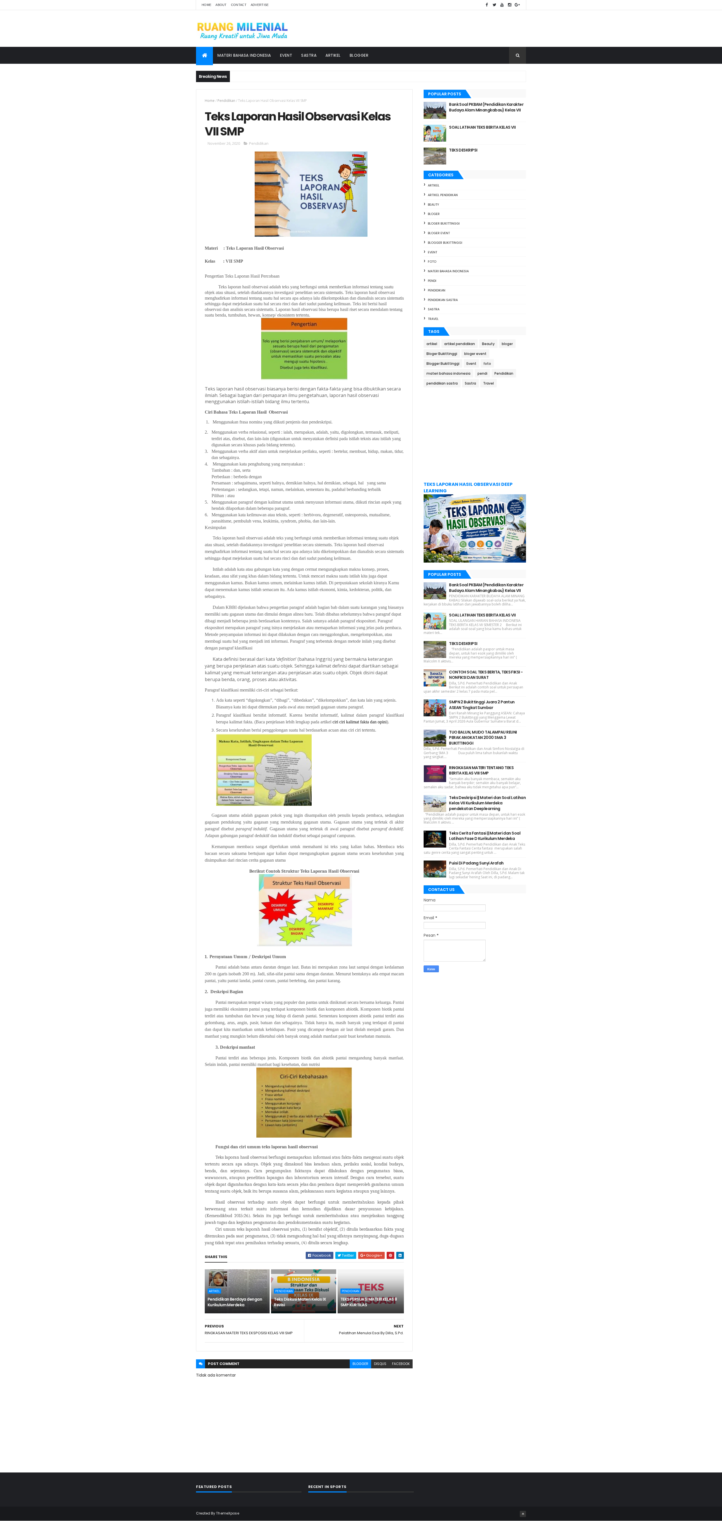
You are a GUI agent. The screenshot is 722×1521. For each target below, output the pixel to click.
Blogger (359, 55)
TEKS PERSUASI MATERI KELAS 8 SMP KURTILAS (368, 1302)
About (221, 4)
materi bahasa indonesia (448, 271)
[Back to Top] (523, 1514)
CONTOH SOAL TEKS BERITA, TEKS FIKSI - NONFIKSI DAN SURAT (486, 675)
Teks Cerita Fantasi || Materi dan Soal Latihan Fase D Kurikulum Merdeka (484, 836)
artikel (214, 1291)
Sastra (308, 55)
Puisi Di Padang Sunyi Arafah (476, 863)
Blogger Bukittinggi (445, 242)
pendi (432, 280)
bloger (434, 214)
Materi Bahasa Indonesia (244, 55)
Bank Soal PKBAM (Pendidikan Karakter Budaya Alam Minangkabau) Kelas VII (486, 107)
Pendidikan (226, 100)
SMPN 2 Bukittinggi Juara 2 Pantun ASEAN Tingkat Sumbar (482, 704)
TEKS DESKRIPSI (463, 150)
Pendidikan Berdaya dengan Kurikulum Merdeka (235, 1302)
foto (432, 261)
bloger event (439, 233)
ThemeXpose (227, 1513)
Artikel (333, 55)
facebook (401, 1363)
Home (206, 4)
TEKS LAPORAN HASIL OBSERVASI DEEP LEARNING (468, 487)
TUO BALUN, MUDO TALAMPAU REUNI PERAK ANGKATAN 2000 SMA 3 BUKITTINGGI (483, 737)
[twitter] (494, 5)
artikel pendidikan (443, 195)
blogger (360, 1363)
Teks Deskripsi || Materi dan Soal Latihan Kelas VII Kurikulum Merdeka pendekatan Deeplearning (487, 803)
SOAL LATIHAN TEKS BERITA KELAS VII (482, 127)
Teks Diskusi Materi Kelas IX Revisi (300, 1302)
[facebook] (487, 5)
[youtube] (502, 5)
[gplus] (517, 5)
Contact (238, 4)
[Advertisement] (475, 433)
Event (286, 55)
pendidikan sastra (443, 300)
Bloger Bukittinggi (444, 223)
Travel (433, 319)
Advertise (260, 4)
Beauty (433, 204)
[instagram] (510, 5)
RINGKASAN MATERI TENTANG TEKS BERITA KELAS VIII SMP (481, 770)
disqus (380, 1363)
